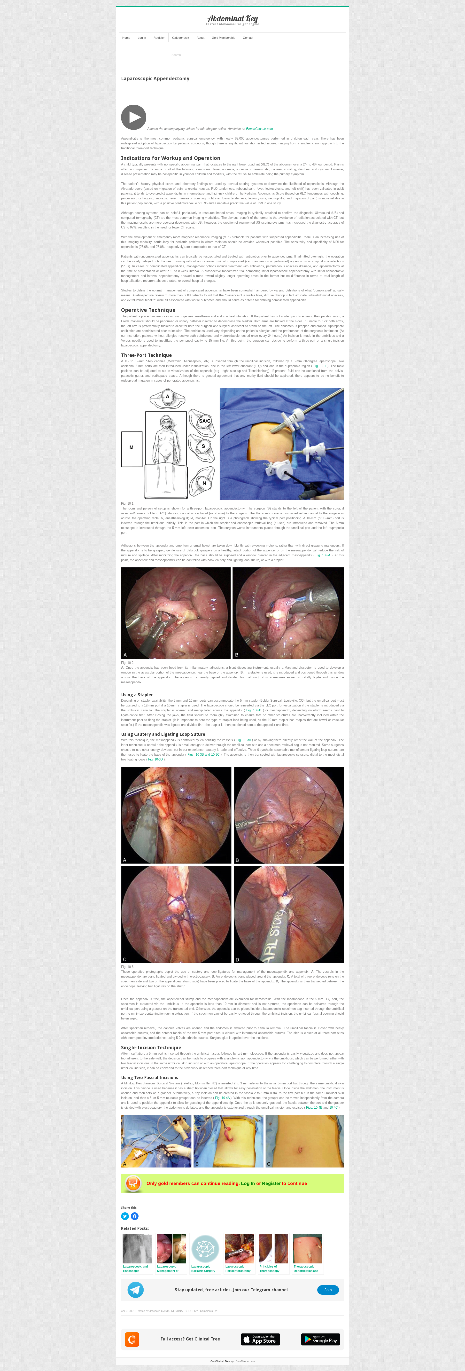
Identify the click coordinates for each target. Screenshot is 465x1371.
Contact (248, 37)
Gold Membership (223, 37)
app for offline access (232, 1361)
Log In (142, 37)
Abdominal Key (232, 18)
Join (328, 1290)
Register (159, 37)
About (200, 37)
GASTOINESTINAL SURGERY (179, 1310)
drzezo (153, 1310)
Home (126, 37)
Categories (180, 37)
